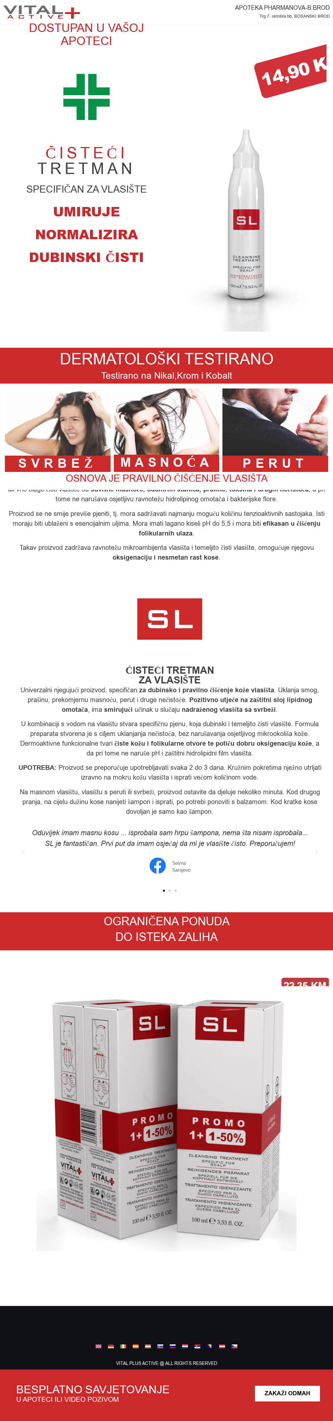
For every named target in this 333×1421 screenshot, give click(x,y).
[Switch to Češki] (234, 1346)
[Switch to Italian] (123, 1346)
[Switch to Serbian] (197, 1346)
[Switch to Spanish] (135, 1346)
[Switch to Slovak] (160, 1346)
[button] (23, 852)
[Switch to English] (98, 1346)
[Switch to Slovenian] (172, 1346)
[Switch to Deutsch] (222, 1346)
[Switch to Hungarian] (148, 1346)
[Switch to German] (111, 1346)
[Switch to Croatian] (185, 1346)
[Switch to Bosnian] (210, 1346)
